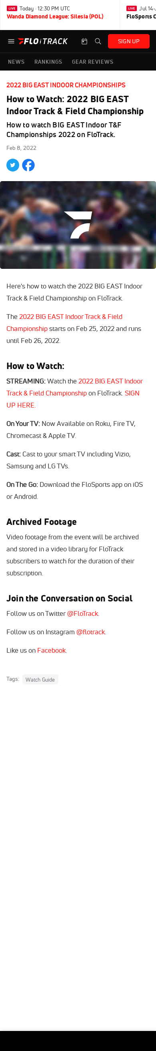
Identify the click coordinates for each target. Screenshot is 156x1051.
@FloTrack (82, 613)
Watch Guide (40, 679)
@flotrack (90, 631)
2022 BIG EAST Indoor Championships (66, 85)
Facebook (51, 650)
